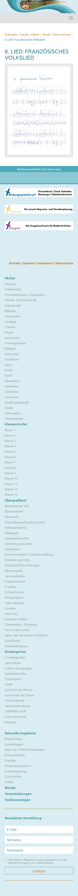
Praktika (10, 586)
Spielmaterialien (16, 673)
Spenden (29, 263)
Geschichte (12, 338)
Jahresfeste (13, 663)
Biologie (10, 311)
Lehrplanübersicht (17, 538)
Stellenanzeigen (17, 799)
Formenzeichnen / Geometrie (25, 294)
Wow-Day (11, 613)
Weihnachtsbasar (16, 646)
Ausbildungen (14, 744)
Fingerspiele (13, 679)
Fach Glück (12, 354)
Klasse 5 (10, 451)
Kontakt (15, 263)
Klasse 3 (10, 440)
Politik (9, 408)
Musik (46, 34)
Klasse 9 (10, 473)
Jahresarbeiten (15, 576)
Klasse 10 (11, 478)
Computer (11, 397)
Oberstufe (12, 516)
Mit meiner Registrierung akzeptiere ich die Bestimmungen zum (38, 861)
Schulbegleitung (16, 771)
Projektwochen (15, 581)
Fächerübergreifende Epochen (25, 522)
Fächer (35, 34)
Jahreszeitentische (17, 706)
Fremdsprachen (15, 343)
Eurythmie (12, 359)
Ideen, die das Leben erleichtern (26, 635)
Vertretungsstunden (18, 543)
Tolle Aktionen (14, 603)
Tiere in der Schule (17, 630)
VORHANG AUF (15, 711)
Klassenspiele (14, 570)
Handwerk (11, 386)
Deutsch (10, 284)
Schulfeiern (12, 549)
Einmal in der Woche (18, 689)
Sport (8, 364)
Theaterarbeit (14, 418)
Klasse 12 (11, 489)
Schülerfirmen (14, 592)
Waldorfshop (13, 739)
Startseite (11, 34)
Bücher (10, 787)
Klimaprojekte (14, 597)
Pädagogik (12, 533)
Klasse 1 (10, 430)
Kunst (8, 375)
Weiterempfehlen (29, 169)
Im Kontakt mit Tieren (19, 695)
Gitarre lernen (62, 34)
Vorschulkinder (15, 700)
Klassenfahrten (15, 755)
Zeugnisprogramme (18, 765)
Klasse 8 (10, 467)
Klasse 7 (10, 462)
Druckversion (52, 169)
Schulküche (12, 640)
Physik (9, 332)
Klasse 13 (11, 494)
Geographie (12, 316)
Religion (10, 348)
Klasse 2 (10, 435)
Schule (24, 34)
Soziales (10, 608)
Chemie (10, 327)
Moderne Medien (16, 619)
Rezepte (10, 722)
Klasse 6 (10, 457)
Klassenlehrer (14, 511)
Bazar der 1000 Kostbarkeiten (25, 749)
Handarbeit (12, 381)
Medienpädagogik (17, 402)
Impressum (46, 263)
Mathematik (13, 289)
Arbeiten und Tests (17, 560)
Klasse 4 (10, 446)
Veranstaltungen (18, 793)
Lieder (9, 684)
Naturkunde (13, 305)
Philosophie (12, 413)
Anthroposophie (16, 527)
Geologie (11, 321)
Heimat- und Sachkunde (21, 300)
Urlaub (9, 782)
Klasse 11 (11, 484)
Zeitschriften (13, 776)
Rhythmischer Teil (17, 506)
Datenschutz (64, 263)
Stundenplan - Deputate (21, 624)
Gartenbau (12, 391)
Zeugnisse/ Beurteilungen (22, 565)
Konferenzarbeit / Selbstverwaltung (29, 554)
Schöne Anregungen (18, 668)
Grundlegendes (15, 657)
